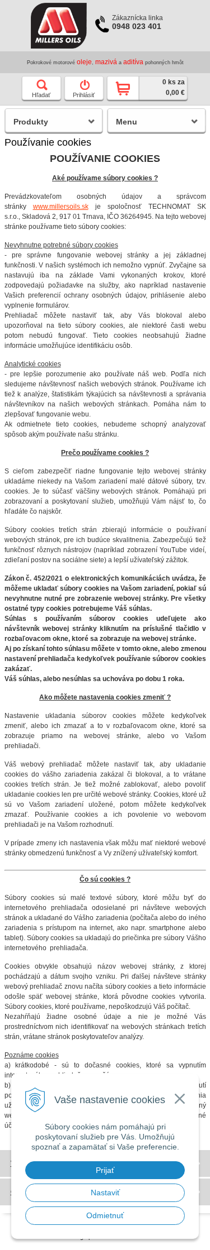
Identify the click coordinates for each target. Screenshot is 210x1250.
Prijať (105, 1170)
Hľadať (41, 95)
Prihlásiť (84, 95)
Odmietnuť (105, 1215)
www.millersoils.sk (60, 206)
